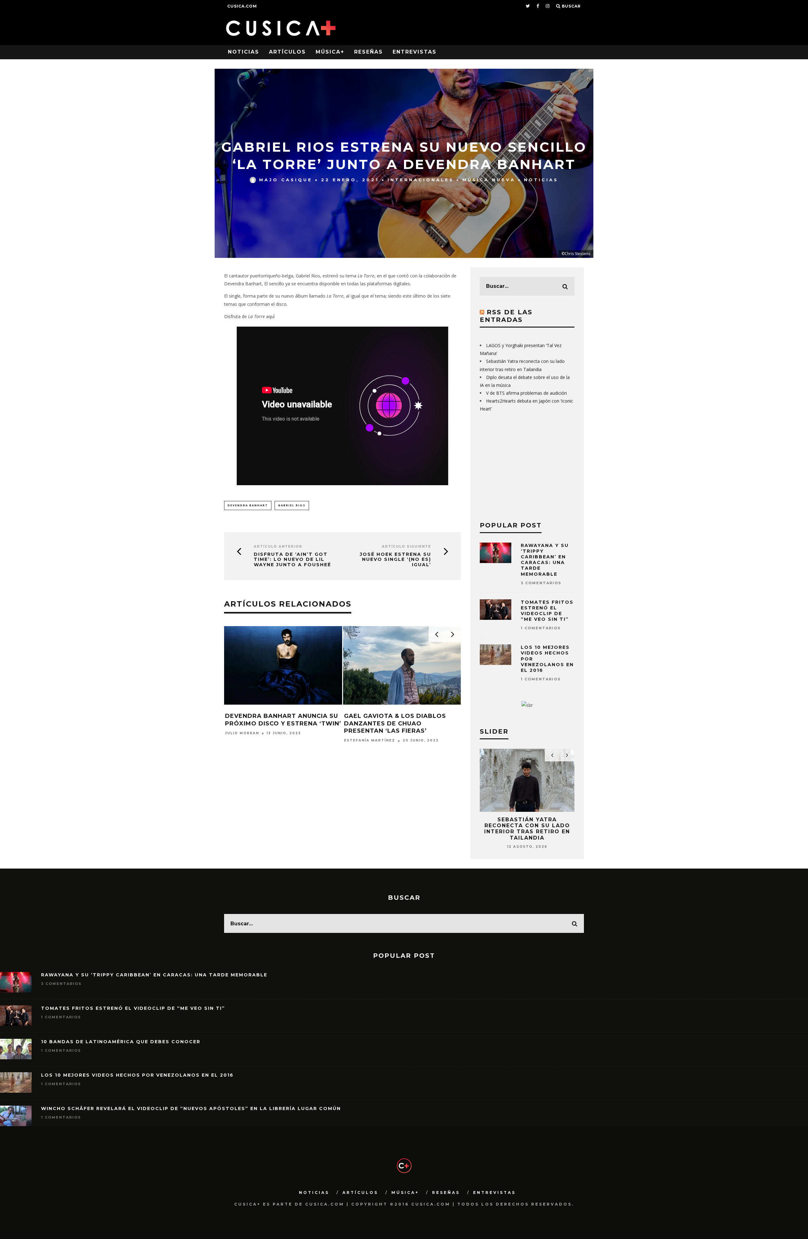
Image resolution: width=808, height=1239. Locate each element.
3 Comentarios (541, 583)
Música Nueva (488, 179)
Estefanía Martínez (250, 741)
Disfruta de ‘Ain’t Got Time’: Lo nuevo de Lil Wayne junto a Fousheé (292, 559)
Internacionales (421, 179)
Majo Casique (285, 179)
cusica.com (242, 6)
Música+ (330, 52)
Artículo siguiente (406, 546)
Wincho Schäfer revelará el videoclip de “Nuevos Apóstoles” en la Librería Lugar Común (191, 1108)
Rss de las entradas (506, 315)
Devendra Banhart (248, 505)
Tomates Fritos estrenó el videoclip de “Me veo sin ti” (547, 610)
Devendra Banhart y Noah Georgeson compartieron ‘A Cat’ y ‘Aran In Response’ (396, 723)
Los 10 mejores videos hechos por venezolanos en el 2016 (137, 1075)
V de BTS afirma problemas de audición (526, 393)
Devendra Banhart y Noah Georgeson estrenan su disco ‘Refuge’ (281, 723)
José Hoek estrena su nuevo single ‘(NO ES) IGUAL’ (395, 559)
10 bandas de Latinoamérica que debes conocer (120, 1041)
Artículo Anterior (278, 546)
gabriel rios (292, 505)
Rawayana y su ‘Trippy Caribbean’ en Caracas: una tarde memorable (545, 560)
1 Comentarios (541, 628)
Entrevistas (415, 52)
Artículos (287, 52)
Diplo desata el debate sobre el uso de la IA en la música (527, 826)
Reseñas (368, 52)
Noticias (243, 52)
